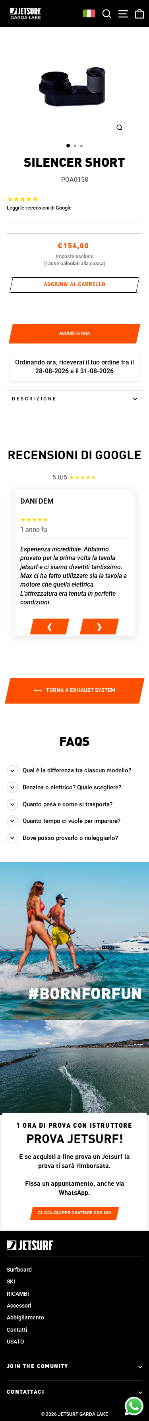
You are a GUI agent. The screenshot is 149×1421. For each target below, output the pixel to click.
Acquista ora (74, 333)
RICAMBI (18, 1294)
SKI (11, 1281)
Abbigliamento (25, 1317)
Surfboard (19, 1269)
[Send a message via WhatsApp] (134, 1406)
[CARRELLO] (137, 14)
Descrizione (34, 399)
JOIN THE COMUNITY (37, 1366)
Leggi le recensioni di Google (39, 208)
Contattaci (25, 1392)
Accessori (19, 1305)
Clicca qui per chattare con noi (74, 1213)
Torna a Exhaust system (80, 690)
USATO (15, 1341)
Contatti (17, 1330)
